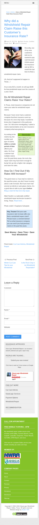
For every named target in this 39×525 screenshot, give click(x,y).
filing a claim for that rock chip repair (17, 191)
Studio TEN (25, 509)
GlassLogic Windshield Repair (20, 374)
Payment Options (12, 398)
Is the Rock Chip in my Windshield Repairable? (28, 265)
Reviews (7, 484)
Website (7, 327)
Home (8, 12)
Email (6, 318)
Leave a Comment (21, 43)
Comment (7, 288)
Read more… (19, 201)
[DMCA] (19, 515)
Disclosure (7, 494)
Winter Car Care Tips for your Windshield (10, 265)
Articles (13, 12)
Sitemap (6, 498)
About (6, 477)
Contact (6, 480)
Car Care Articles (19, 244)
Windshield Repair (12, 401)
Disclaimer (7, 491)
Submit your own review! (19, 360)
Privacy (6, 487)
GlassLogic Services (13, 394)
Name (7, 310)
